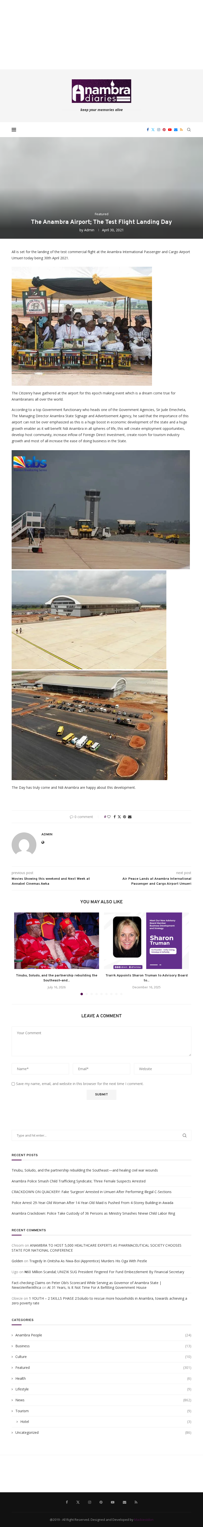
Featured (103, 1367)
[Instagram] (158, 129)
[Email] (176, 129)
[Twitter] (153, 129)
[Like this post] (109, 816)
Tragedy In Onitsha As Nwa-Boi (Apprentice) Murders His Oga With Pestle (88, 1261)
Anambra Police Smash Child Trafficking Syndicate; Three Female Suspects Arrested (79, 1181)
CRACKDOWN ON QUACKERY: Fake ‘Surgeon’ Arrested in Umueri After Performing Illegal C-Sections (92, 1191)
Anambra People (103, 1335)
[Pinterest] (164, 129)
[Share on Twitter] (119, 816)
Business (103, 1346)
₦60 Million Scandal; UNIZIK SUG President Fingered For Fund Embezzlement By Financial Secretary (104, 1271)
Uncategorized (103, 1432)
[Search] (188, 129)
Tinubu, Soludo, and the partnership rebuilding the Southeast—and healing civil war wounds (85, 1170)
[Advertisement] (101, 34)
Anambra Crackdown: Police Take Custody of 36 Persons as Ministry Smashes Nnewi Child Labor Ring (93, 1213)
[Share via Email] (129, 816)
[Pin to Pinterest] (124, 816)
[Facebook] (148, 129)
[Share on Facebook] (115, 816)
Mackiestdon (143, 1519)
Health (103, 1378)
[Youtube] (170, 129)
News (103, 1400)
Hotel (105, 1421)
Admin (89, 230)
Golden (17, 1261)
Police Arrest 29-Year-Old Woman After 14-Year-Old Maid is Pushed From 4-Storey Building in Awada (92, 1202)
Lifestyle (103, 1389)
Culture (103, 1356)
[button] (21, 953)
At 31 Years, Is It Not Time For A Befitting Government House (97, 1287)
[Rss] (181, 129)
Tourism (103, 1411)
